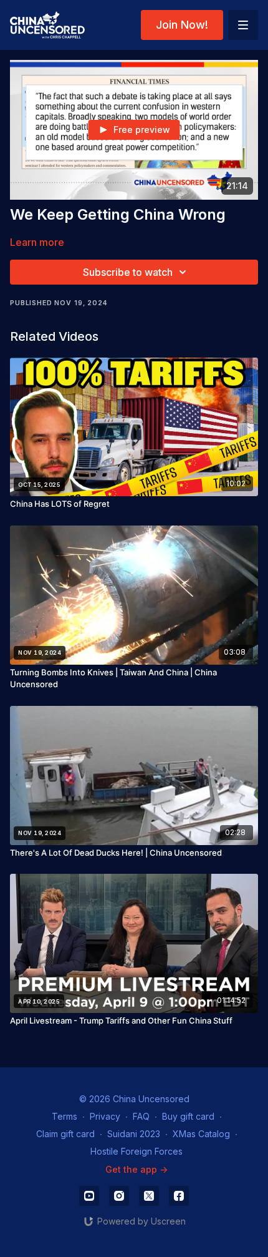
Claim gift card (65, 1133)
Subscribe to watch (128, 272)
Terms (64, 1116)
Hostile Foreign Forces (136, 1151)
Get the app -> (136, 1169)
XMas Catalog (201, 1133)
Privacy (105, 1116)
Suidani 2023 (133, 1133)
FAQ (141, 1116)
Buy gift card (188, 1116)
